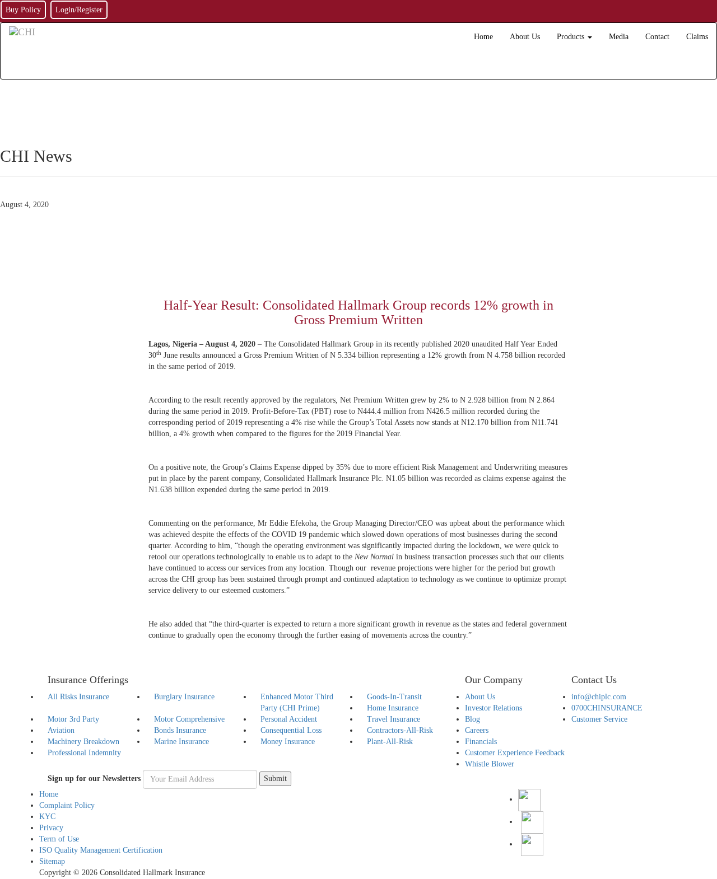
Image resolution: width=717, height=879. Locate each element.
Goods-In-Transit (394, 697)
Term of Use (59, 839)
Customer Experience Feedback (515, 753)
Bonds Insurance (180, 730)
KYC (47, 816)
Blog (472, 719)
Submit (275, 778)
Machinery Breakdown (83, 741)
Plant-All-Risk (390, 741)
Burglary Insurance (184, 697)
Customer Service (599, 719)
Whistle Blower (489, 764)
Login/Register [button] (79, 10)
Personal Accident (288, 719)
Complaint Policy (67, 805)
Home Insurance (392, 708)
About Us (525, 36)
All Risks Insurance (78, 697)
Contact (657, 36)
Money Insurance (287, 741)
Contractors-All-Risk (400, 730)
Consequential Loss (291, 730)
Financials (481, 741)
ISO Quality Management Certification (100, 850)
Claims (697, 36)
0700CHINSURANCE (606, 708)
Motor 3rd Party (73, 719)
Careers (476, 730)
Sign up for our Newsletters (94, 778)
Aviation (61, 730)
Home (483, 36)
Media (618, 36)
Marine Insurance (181, 741)
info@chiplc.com (598, 697)
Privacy (51, 828)
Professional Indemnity (84, 753)
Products (571, 36)
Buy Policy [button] (23, 10)
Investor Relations (493, 708)
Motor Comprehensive (189, 719)
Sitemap (52, 861)
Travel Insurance (393, 719)
